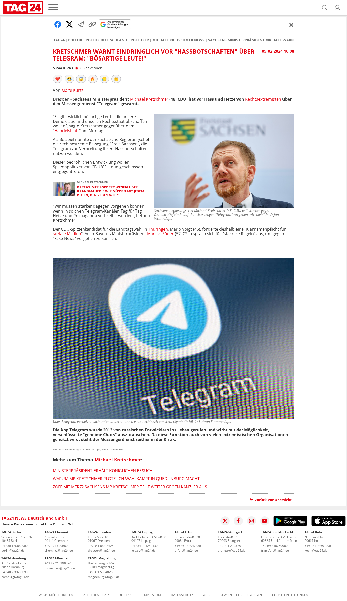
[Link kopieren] (92, 24)
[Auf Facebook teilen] (58, 24)
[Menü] (53, 7)
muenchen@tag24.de (60, 568)
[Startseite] (23, 7)
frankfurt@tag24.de (275, 550)
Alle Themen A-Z (96, 595)
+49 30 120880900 (14, 546)
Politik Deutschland (106, 40)
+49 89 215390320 (58, 563)
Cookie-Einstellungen (290, 595)
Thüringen (158, 229)
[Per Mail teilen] (81, 24)
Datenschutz (182, 595)
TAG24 (59, 40)
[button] (337, 7)
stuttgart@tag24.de (231, 550)
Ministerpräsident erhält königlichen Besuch (103, 470)
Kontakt (126, 595)
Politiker (140, 40)
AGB (206, 595)
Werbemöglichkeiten (56, 595)
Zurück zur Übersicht (273, 499)
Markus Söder (160, 233)
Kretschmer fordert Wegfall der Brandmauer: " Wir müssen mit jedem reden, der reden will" (110, 191)
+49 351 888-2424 (101, 546)
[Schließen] (291, 25)
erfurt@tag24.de (186, 550)
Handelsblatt (66, 130)
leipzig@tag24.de (143, 550)
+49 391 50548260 (101, 572)
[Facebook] (238, 520)
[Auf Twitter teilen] (69, 24)
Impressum (152, 595)
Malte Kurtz (72, 90)
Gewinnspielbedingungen (241, 595)
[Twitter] (225, 520)
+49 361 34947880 (188, 546)
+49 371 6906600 (57, 546)
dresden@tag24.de (101, 550)
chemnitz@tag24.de (59, 550)
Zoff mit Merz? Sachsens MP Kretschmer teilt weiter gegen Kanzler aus (130, 487)
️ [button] (57, 79)
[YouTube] (264, 520)
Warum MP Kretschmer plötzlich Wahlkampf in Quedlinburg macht (126, 479)
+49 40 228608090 (14, 572)
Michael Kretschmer (149, 99)
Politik (75, 40)
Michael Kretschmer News (178, 40)
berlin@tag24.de (13, 550)
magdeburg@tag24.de (104, 577)
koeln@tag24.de (316, 550)
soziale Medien (67, 233)
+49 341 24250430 (144, 546)
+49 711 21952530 (231, 546)
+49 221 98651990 (318, 546)
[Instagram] (251, 520)
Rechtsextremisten (263, 99)
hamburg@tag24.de (15, 577)
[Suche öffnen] (324, 7)
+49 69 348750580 (274, 546)
